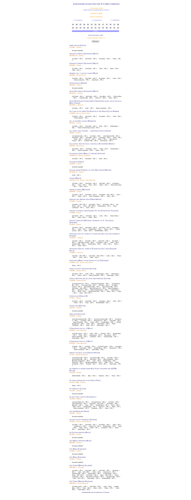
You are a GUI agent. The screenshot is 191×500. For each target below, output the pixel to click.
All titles (95, 31)
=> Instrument (96, 20)
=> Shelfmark (115, 20)
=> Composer (77, 20)
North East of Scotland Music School (96, 10)
